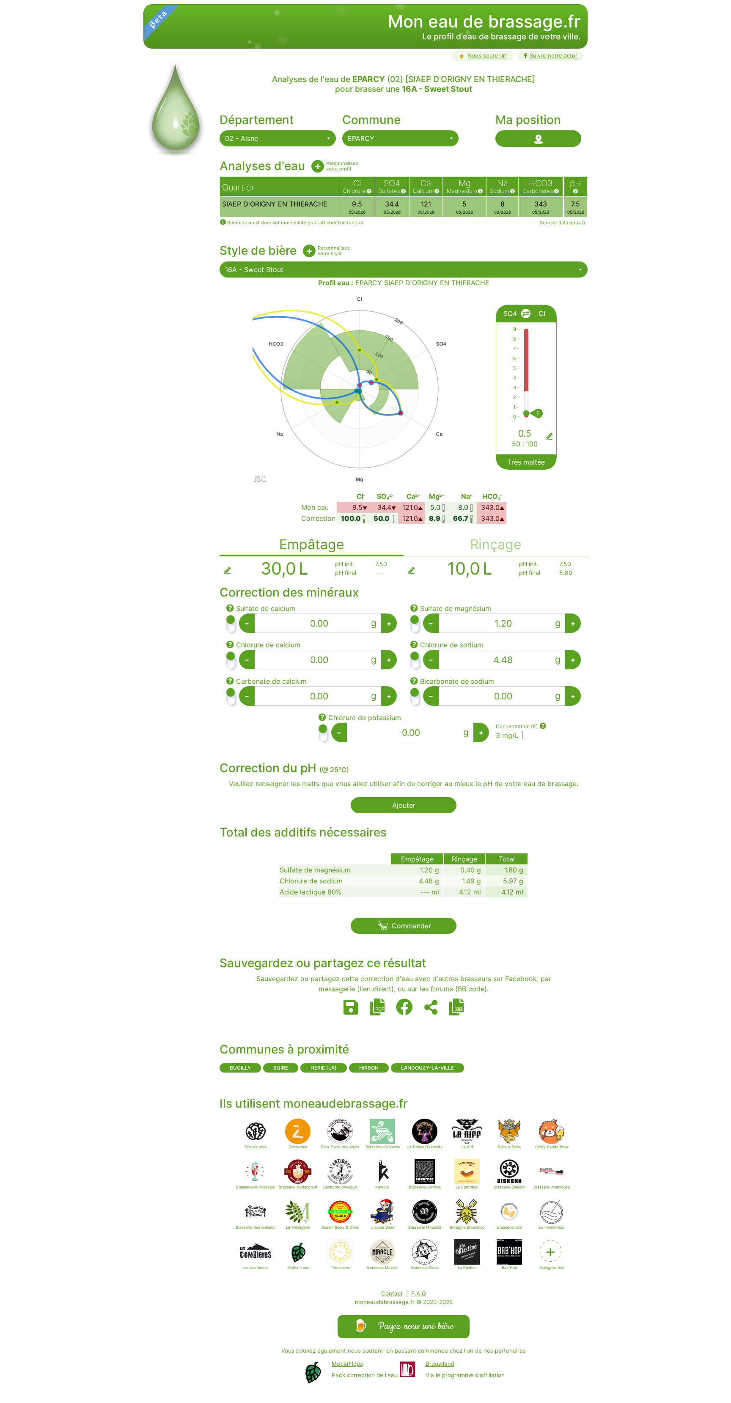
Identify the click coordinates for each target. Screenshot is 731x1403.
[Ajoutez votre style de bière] (309, 251)
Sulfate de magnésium (455, 608)
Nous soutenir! (482, 55)
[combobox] (278, 138)
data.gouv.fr (571, 223)
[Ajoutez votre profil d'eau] (317, 166)
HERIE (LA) (324, 1068)
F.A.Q (418, 1293)
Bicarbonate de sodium (457, 681)
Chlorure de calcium (268, 645)
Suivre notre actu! (553, 55)
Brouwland (440, 1363)
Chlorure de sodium (451, 645)
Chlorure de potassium (364, 717)
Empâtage (311, 544)
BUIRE (280, 1068)
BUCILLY (240, 1068)
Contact (392, 1293)
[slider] (544, 413)
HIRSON (369, 1068)
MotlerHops (347, 1363)
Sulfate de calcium (265, 608)
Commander (411, 926)
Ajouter (403, 805)
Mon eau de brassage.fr (484, 21)
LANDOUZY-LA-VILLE (427, 1068)
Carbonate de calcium (271, 681)
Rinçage (496, 544)
